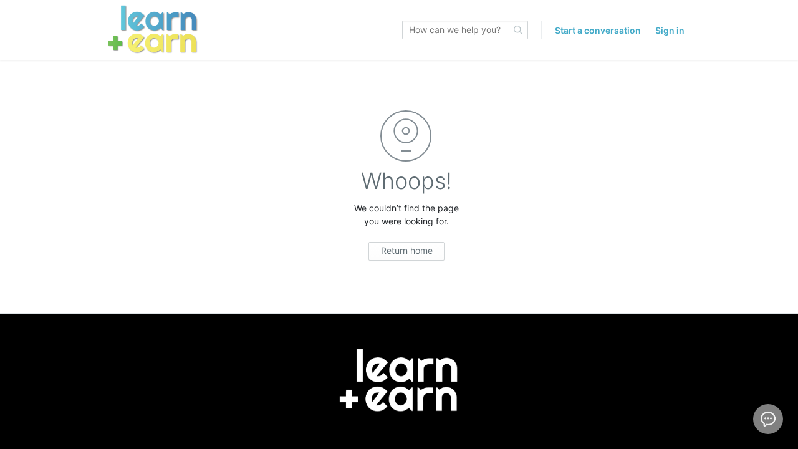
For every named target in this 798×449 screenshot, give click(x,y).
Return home (407, 250)
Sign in (670, 30)
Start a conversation (598, 30)
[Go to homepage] (153, 30)
